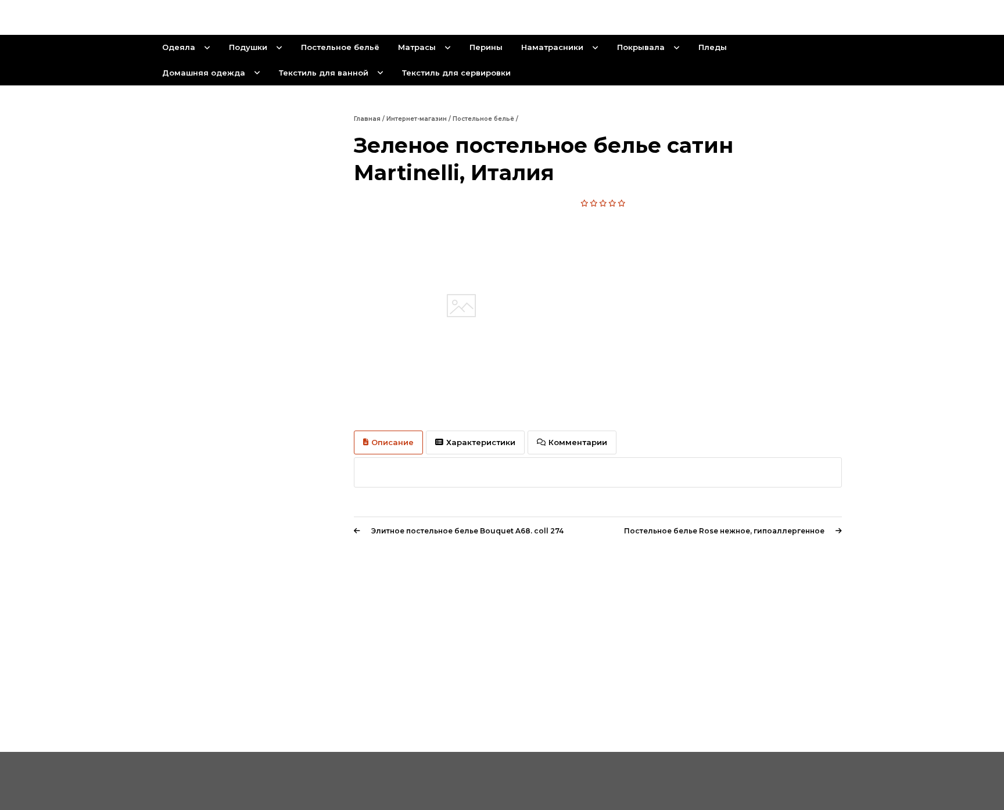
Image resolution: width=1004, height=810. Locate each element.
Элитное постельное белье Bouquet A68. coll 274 (467, 530)
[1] (585, 203)
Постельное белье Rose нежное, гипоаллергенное (724, 530)
